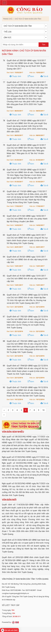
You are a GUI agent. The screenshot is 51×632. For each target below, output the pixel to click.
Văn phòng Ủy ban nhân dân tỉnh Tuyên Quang (25, 579)
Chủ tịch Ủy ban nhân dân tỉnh (28, 19)
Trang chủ (7, 19)
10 (43, 410)
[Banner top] (25, 10)
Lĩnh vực (7, 37)
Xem (32, 76)
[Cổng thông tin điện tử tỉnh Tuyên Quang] (21, 425)
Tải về (45, 76)
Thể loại (7, 32)
